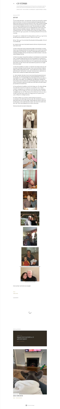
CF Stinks (22, 3)
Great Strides (39, 9)
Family (17, 293)
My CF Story (26, 9)
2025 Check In (18, 396)
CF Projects (32, 9)
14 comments (22, 341)
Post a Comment (19, 397)
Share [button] (14, 291)
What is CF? (19, 9)
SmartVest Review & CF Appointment (25, 338)
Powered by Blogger (30, 405)
